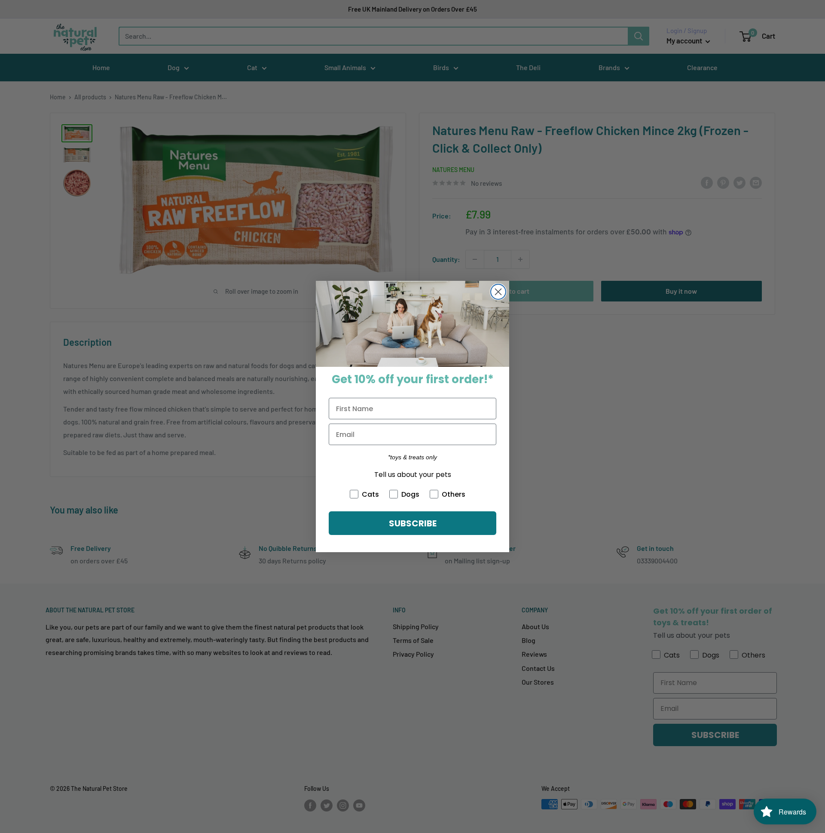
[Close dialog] (498, 291)
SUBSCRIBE (413, 523)
